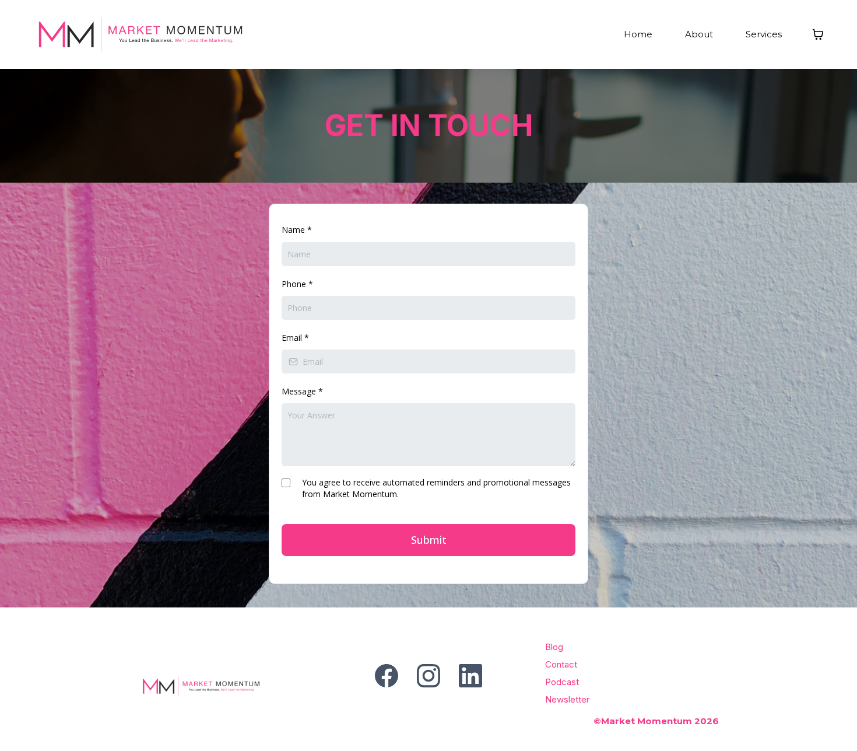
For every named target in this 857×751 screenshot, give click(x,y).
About (699, 34)
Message (302, 391)
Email (295, 337)
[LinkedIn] (470, 676)
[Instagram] (428, 676)
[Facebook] (387, 676)
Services (764, 34)
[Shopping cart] (818, 34)
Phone (297, 283)
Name (297, 229)
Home (638, 34)
